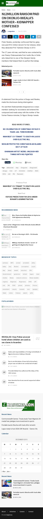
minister (22, 171)
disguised (33, 168)
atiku (33, 263)
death (16, 270)
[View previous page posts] (19, 92)
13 (38, 454)
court (33, 266)
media (5, 278)
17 (21, 458)
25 (27, 463)
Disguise (24, 168)
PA (14, 174)
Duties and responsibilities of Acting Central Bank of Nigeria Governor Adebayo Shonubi (24, 353)
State (4, 293)
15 (10, 458)
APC (12, 263)
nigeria (5, 281)
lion (11, 171)
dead (9, 270)
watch (25, 293)
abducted (10, 168)
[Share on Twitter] (10, 37)
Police (35, 285)
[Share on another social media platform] (38, 37)
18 (27, 458)
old (9, 174)
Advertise (13, 511)
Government (7, 274)
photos (27, 285)
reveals (21, 289)
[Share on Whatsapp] (27, 37)
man (37, 274)
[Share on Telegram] (33, 37)
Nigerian (13, 281)
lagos (32, 274)
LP (16, 171)
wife (31, 293)
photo (20, 285)
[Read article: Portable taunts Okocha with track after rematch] (7, 73)
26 (33, 463)
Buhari (16, 266)
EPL (31, 270)
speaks (35, 289)
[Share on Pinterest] (21, 37)
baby (4, 266)
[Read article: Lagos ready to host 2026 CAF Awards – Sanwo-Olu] (7, 82)
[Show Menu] (3, 3)
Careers (22, 511)
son (28, 289)
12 (33, 454)
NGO (36, 171)
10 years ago (17, 220)
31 (21, 468)
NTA (4, 174)
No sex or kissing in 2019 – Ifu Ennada (25, 234)
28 (4, 468)
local (13, 10)
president (6, 289)
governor (17, 274)
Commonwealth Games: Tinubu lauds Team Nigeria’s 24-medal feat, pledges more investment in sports (26, 483)
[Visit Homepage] (12, 3)
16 (16, 458)
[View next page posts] (23, 92)
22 (10, 463)
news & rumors (21, 278)
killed (25, 274)
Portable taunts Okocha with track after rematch (18, 425)
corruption (25, 266)
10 (21, 454)
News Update (34, 278)
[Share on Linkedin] (16, 37)
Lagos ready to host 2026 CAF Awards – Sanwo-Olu (19, 429)
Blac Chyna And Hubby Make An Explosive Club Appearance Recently (26, 216)
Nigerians (22, 281)
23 (16, 463)
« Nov (4, 471)
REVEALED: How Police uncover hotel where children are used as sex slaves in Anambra (16, 339)
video (11, 293)
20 (38, 458)
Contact (30, 511)
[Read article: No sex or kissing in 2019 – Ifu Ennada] (6, 236)
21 (4, 463)
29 (10, 468)
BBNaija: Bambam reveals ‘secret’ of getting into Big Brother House (24, 244)
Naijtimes (9, 515)
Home (3, 10)
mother (30, 171)
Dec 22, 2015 (22, 31)
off (35, 281)
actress (5, 263)
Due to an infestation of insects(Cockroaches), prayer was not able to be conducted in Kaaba (22, 362)
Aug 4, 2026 (17, 75)
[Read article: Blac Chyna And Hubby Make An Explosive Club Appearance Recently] (6, 217)
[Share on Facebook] (4, 37)
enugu (5, 171)
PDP (13, 285)
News (8, 10)
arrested (26, 263)
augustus (11, 31)
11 (27, 454)
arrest (18, 263)
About (4, 511)
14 (4, 458)
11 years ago (8, 229)
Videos (18, 293)
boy (10, 266)
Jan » (8, 471)
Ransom (20, 174)
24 (21, 463)
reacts (14, 289)
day (17, 168)
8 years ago (16, 237)
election (24, 270)
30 (16, 468)
